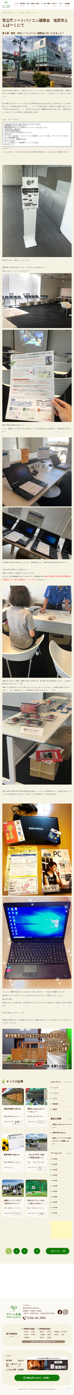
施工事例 (9, 1360)
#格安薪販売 (17, 1122)
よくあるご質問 (11, 1369)
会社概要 (21, 1369)
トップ (4, 12)
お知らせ (21, 1360)
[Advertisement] (61, 1230)
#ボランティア (40, 1168)
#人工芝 (41, 1213)
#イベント (40, 1122)
